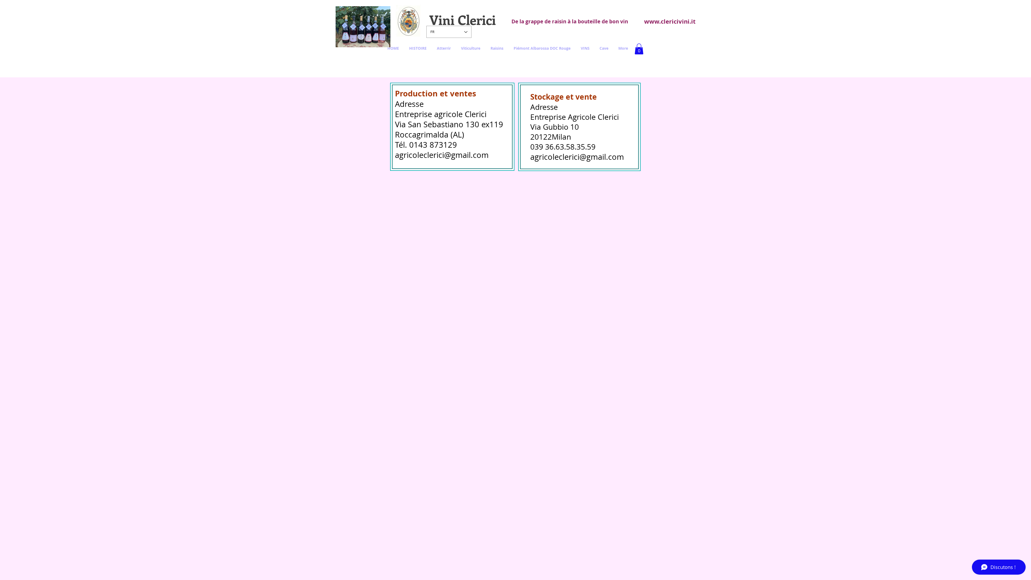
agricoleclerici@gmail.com (442, 155)
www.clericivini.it (670, 21)
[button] (639, 49)
